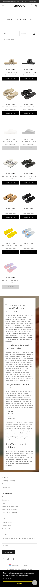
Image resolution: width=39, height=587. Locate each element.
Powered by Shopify (26, 569)
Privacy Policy (6, 525)
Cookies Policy (7, 529)
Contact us (5, 500)
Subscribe (8, 552)
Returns (4, 484)
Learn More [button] (7, 578)
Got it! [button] (19, 583)
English (26, 565)
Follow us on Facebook (9, 509)
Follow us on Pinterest (9, 512)
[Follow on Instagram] (8, 559)
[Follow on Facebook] (3, 559)
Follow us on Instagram (10, 506)
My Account (6, 487)
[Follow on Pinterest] (13, 559)
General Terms (7, 522)
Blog (3, 503)
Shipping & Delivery (8, 480)
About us (5, 497)
